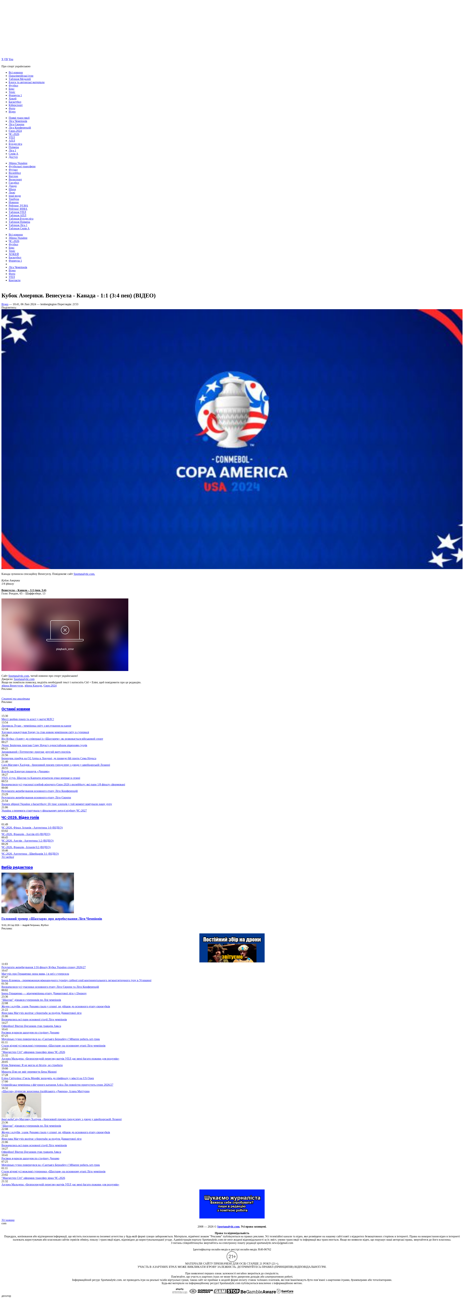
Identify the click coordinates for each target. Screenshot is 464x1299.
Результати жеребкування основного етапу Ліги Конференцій (39, 790)
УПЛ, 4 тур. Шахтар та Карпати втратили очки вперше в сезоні (40, 777)
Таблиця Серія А (19, 228)
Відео (12, 111)
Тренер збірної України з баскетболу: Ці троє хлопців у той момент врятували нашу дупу (56, 804)
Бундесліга (15, 143)
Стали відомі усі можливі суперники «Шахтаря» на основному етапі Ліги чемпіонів (53, 1045)
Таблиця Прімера (19, 221)
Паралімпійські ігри (21, 75)
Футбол (13, 85)
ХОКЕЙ (14, 254)
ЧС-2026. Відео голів (20, 817)
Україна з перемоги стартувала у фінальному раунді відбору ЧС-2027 (44, 810)
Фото (12, 108)
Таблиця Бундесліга (21, 218)
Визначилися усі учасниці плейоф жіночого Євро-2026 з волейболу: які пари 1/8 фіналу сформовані (63, 784)
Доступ (13, 156)
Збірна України (18, 163)
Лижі (12, 192)
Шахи (12, 189)
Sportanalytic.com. (84, 573)
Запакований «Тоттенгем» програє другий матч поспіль (36, 751)
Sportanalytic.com (18, 675)
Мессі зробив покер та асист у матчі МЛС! (27, 719)
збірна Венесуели (12, 685)
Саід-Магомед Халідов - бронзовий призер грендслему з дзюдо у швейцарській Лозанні (55, 764)
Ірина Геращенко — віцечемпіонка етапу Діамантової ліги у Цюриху (44, 993)
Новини (14, 202)
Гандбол (14, 182)
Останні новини (15, 709)
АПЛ (12, 140)
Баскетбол (15, 101)
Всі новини (16, 72)
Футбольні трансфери (22, 166)
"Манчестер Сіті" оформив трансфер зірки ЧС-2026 (33, 1052)
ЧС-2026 (14, 134)
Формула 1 (15, 95)
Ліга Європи (16, 124)
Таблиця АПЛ (17, 215)
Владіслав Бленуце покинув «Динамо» (25, 771)
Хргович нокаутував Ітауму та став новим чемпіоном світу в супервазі (45, 732)
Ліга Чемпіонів (18, 121)
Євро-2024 (15, 130)
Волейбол (15, 172)
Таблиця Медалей (20, 79)
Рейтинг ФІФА (18, 208)
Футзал (13, 169)
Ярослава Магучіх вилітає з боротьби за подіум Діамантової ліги (41, 1012)
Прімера (14, 147)
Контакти (14, 280)
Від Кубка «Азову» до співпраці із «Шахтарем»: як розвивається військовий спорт (52, 738)
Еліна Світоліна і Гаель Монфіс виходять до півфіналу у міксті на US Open (47, 1078)
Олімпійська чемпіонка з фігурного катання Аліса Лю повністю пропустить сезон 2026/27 (57, 1084)
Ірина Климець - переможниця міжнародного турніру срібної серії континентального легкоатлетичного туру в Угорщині (76, 980)
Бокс (11, 88)
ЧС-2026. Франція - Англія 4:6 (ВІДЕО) (25, 834)
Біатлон (13, 176)
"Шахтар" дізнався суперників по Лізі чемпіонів (31, 999)
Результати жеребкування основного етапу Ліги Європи (36, 797)
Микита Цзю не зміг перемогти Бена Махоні (29, 1071)
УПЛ (12, 137)
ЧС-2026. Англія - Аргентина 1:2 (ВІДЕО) (27, 840)
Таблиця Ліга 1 (18, 225)
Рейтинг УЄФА (18, 205)
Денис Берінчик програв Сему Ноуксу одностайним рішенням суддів (44, 745)
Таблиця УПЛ (17, 212)
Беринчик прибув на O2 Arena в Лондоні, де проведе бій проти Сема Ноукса (48, 758)
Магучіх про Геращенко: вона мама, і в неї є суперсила (35, 973)
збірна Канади (33, 685)
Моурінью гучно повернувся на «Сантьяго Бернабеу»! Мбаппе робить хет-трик (50, 1039)
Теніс (12, 92)
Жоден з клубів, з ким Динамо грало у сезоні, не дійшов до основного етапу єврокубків (55, 1006)
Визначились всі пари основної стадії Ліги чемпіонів (34, 1019)
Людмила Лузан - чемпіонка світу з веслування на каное (36, 725)
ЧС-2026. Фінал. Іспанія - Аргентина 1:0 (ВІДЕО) (32, 827)
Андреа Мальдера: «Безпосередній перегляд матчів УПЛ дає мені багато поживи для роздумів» (60, 1058)
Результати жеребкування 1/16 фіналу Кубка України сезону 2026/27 (43, 967)
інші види (15, 195)
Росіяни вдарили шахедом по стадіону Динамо (30, 1032)
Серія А (13, 153)
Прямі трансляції (19, 117)
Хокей (12, 98)
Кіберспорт (16, 105)
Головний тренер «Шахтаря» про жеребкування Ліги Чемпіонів (51, 919)
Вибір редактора (17, 867)
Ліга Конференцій (20, 127)
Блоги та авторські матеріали (27, 82)
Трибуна (14, 199)
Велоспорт (15, 179)
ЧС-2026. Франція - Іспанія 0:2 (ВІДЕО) (26, 847)
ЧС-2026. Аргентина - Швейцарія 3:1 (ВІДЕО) (30, 853)
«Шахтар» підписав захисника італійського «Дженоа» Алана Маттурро (45, 1091)
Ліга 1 (12, 150)
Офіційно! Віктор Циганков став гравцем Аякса (31, 1026)
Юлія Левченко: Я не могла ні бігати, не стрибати (32, 1065)
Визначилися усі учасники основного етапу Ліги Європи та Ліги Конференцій (50, 986)
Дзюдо (13, 186)
